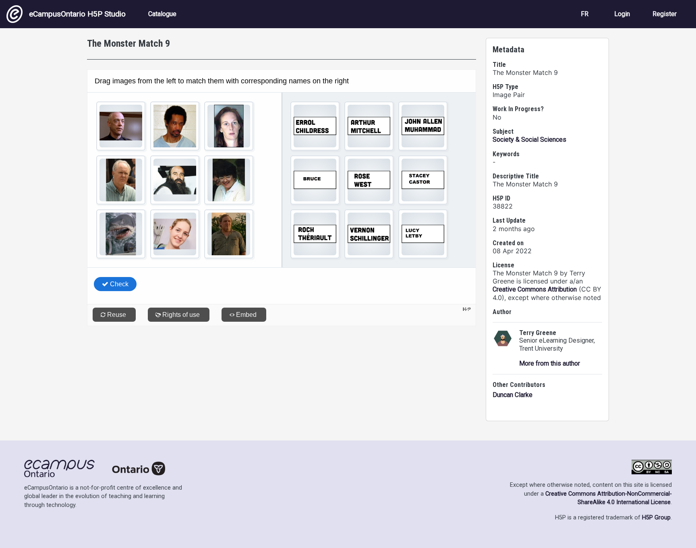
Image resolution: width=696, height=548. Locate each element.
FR (584, 14)
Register (664, 14)
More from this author (549, 363)
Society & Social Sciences (529, 139)
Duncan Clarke (512, 395)
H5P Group (656, 517)
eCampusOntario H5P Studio (77, 14)
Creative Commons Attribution (535, 289)
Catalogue (162, 14)
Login (622, 14)
